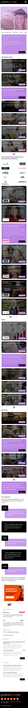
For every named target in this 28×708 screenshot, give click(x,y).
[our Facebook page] (5, 699)
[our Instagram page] (8, 699)
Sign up (21, 492)
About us (7, 701)
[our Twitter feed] (2, 699)
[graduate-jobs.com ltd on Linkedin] (11, 699)
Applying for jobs (6, 32)
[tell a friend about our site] (14, 699)
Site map (2, 701)
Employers (15, 32)
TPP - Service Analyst (9, 635)
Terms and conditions (5, 702)
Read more (21, 52)
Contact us (12, 701)
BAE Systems (6, 612)
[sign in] (17, 699)
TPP (4, 620)
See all (21, 658)
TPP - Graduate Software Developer (12, 631)
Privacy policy (18, 701)
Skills (21, 32)
